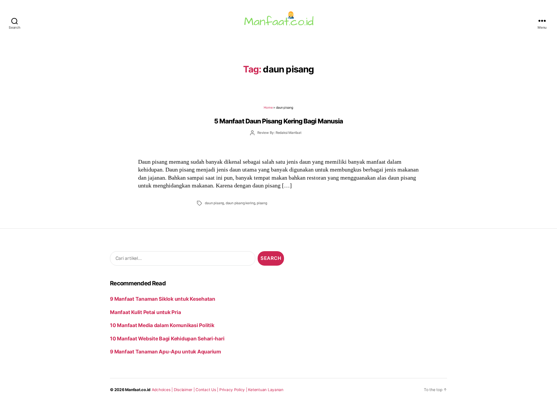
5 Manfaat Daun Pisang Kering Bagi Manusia (278, 121)
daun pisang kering (240, 203)
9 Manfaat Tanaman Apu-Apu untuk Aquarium (165, 352)
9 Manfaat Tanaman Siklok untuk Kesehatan (162, 299)
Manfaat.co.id (138, 389)
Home (268, 107)
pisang (262, 203)
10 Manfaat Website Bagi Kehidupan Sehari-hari (167, 338)
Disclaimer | (185, 389)
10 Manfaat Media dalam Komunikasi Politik (162, 325)
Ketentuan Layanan (265, 389)
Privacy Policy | (233, 389)
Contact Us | (207, 389)
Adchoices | (163, 389)
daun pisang (214, 203)
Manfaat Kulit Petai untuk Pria (145, 312)
